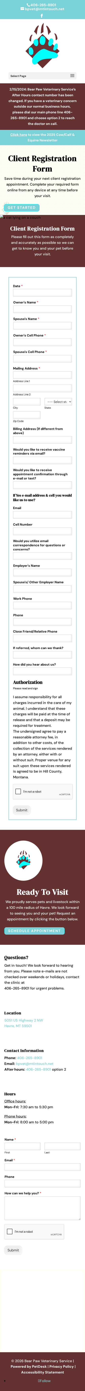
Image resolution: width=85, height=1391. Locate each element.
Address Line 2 (21, 394)
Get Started (22, 207)
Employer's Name (26, 566)
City (15, 407)
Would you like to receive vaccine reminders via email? (39, 452)
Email (17, 508)
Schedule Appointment (34, 930)
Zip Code (18, 421)
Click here (18, 134)
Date (18, 286)
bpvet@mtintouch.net (34, 1063)
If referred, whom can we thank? (38, 648)
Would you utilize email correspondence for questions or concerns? (39, 545)
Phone (18, 615)
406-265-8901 (43, 5)
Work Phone (22, 599)
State (47, 407)
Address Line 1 (21, 381)
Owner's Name (25, 302)
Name (10, 1140)
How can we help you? (23, 1193)
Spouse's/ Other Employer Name (38, 582)
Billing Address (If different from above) (38, 431)
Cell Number (22, 525)
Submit (21, 810)
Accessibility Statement (42, 1372)
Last (47, 1152)
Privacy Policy (61, 1366)
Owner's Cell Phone (29, 335)
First (7, 1152)
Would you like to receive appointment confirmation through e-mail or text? (40, 474)
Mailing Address (26, 368)
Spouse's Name (26, 319)
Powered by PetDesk (29, 1366)
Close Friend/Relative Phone (35, 632)
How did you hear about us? (34, 665)
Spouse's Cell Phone (30, 352)
